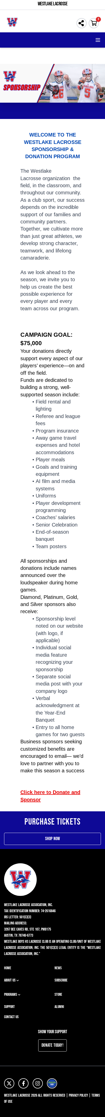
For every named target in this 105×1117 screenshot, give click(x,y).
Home (7, 968)
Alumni (59, 1006)
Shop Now (52, 838)
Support (9, 1006)
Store (58, 994)
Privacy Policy (78, 1095)
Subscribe (61, 980)
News (58, 968)
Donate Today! (52, 1045)
